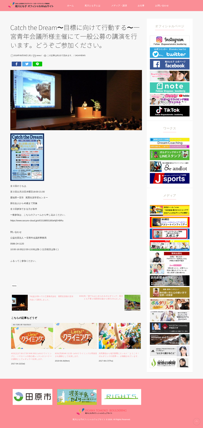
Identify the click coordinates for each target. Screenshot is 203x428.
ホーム (70, 5)
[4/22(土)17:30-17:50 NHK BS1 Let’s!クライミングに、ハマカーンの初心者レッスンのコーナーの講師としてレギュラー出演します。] (32, 336)
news (14, 286)
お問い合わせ (162, 5)
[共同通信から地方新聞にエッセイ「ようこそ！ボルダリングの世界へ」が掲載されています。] (120, 336)
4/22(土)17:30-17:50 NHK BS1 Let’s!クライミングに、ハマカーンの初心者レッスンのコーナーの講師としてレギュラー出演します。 (31, 356)
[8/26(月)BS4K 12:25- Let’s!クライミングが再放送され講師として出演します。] (76, 336)
